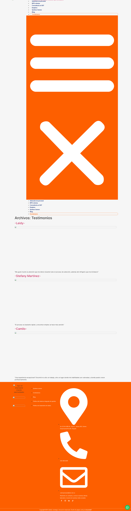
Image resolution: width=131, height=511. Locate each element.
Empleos (34, 7)
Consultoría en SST (38, 5)
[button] (72, 107)
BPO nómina (36, 3)
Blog (33, 12)
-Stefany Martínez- (28, 276)
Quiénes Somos (37, 10)
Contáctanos (36, 14)
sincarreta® (88, 509)
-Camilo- (21, 328)
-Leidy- (20, 223)
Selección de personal (37, 201)
